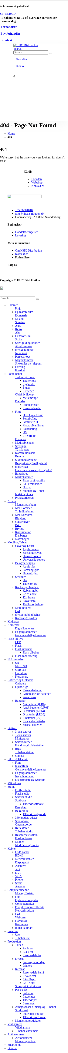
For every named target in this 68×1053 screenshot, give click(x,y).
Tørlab (19, 945)
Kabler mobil (30, 590)
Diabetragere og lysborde (30, 779)
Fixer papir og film (34, 480)
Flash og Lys (15, 638)
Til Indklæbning (24, 511)
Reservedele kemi (33, 972)
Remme (19, 456)
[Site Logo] (25, 45)
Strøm (18, 883)
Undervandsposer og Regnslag (33, 470)
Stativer (12, 728)
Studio (11, 786)
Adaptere (20, 865)
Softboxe (20, 800)
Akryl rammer (23, 346)
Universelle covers (34, 559)
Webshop (36, 182)
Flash (18, 645)
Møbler (19, 841)
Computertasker (24, 903)
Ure (25, 580)
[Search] (50, 53)
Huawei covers (32, 556)
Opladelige (21, 686)
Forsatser (20, 439)
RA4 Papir (29, 979)
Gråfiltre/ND (30, 422)
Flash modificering (26, 656)
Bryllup (19, 528)
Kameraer (13, 625)
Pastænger (29, 996)
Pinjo (18, 308)
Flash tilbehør (31, 652)
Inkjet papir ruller (33, 1013)
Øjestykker (21, 466)
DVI (18, 872)
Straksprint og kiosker (28, 986)
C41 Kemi (29, 982)
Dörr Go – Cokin (33, 415)
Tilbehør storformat (34, 1017)
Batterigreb (21, 473)
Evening (20, 367)
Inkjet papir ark (24, 494)
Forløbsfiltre (30, 418)
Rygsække (29, 384)
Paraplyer (20, 807)
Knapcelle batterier (34, 721)
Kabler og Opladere (27, 587)
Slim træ (20, 322)
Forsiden (36, 179)
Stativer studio (23, 797)
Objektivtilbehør (25, 394)
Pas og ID (21, 989)
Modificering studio (27, 845)
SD (17, 662)
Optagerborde (23, 824)
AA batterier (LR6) (34, 704)
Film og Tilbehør (18, 759)
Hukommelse (15, 659)
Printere (27, 965)
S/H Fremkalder (32, 484)
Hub (17, 896)
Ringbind (20, 518)
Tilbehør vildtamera (26, 1031)
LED (18, 642)
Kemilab (20, 969)
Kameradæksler (32, 408)
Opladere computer (26, 900)
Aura (18, 325)
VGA (18, 876)
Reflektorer (22, 828)
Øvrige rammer (24, 349)
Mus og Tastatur (24, 893)
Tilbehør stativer (24, 752)
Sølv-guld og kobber (27, 342)
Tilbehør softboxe (33, 803)
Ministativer (22, 738)
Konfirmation (23, 532)
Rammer (13, 305)
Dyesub (19, 958)
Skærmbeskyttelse (26, 459)
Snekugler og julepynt (28, 363)
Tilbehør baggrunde (34, 814)
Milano (19, 318)
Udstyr (27, 487)
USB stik (20, 669)
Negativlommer (24, 776)
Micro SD (21, 666)
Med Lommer (23, 508)
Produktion (14, 941)
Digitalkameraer (24, 628)
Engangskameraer (25, 631)
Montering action (25, 1041)
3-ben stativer (23, 731)
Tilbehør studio (24, 831)
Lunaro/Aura (23, 336)
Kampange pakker (26, 618)
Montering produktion (28, 1020)
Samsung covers (32, 552)
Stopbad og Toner (33, 490)
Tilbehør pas (30, 1000)
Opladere (20, 683)
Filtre (18, 411)
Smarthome (14, 1044)
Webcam (20, 917)
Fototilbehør (15, 373)
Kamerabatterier (32, 690)
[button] (17, 48)
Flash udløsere (23, 649)
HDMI (19, 855)
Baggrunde (21, 810)
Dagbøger (21, 535)
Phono (19, 879)
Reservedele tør (32, 955)
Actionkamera (16, 1034)
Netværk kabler (24, 859)
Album (12, 501)
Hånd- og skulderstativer (29, 745)
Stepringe (20, 446)
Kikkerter (13, 621)
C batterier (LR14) (34, 711)
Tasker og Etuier (25, 377)
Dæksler (20, 401)
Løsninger (29, 1003)
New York (21, 353)
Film (18, 762)
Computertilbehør (18, 889)
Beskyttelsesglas (25, 563)
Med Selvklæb (23, 514)
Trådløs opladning (33, 604)
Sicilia (18, 339)
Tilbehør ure (30, 583)
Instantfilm (21, 766)
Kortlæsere (21, 676)
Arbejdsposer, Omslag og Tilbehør (35, 1006)
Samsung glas (31, 570)
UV (25, 432)
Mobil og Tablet (17, 542)
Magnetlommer (24, 360)
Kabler (12, 848)
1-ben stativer (23, 735)
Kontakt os (37, 186)
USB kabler (22, 852)
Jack (17, 869)
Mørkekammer (24, 477)
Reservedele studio (26, 834)
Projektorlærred (24, 497)
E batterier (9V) (32, 717)
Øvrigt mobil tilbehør (27, 614)
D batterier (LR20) (34, 714)
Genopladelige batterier (36, 693)
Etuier (26, 387)
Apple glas (29, 566)
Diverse (12, 1048)
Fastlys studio (23, 790)
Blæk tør (28, 951)
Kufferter (28, 391)
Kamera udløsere (25, 453)
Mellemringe (30, 397)
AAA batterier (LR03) (36, 707)
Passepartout (22, 356)
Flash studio (22, 793)
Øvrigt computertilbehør (29, 907)
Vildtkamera (15, 1024)
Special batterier (32, 724)
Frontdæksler (30, 404)
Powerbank (29, 600)
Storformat (21, 1010)
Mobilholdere (23, 607)
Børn (18, 525)
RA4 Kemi (29, 975)
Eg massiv (21, 315)
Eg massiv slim (24, 311)
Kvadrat (20, 370)
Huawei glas (30, 573)
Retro (18, 329)
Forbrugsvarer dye (34, 962)
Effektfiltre (29, 435)
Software (28, 993)
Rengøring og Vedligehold (31, 463)
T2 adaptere (22, 449)
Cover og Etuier (24, 545)
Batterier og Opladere (20, 680)
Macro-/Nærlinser (33, 425)
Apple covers (31, 549)
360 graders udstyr (26, 817)
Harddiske (21, 673)
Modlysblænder (24, 442)
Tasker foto (29, 380)
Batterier (20, 700)
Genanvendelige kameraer (30, 635)
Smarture (20, 576)
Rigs (18, 748)
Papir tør (28, 948)
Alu (17, 332)
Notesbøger (22, 539)
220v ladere (30, 594)
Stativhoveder (23, 742)
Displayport (22, 862)
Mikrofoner (14, 783)
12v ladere (29, 597)
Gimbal (19, 755)
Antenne (20, 886)
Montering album (25, 504)
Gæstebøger (22, 521)
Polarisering (30, 428)
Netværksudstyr (24, 910)
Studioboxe (22, 821)
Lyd (17, 611)
